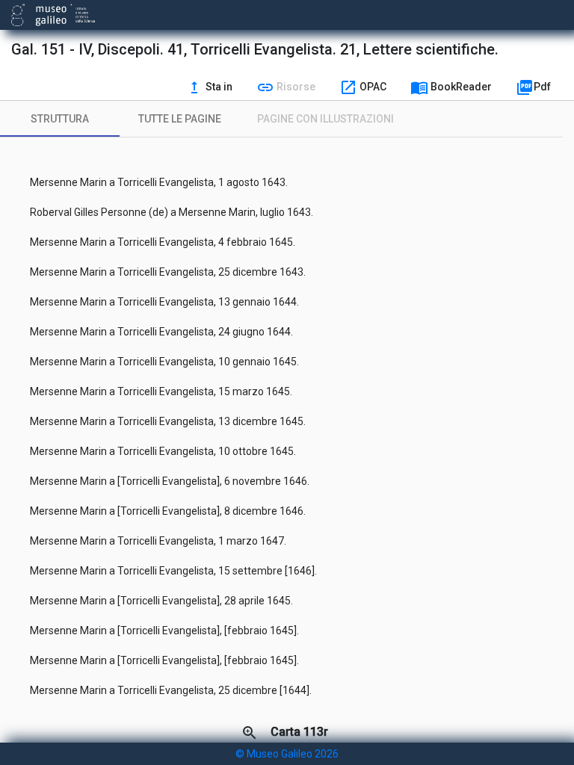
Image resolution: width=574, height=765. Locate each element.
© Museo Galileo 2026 (287, 754)
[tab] (60, 119)
